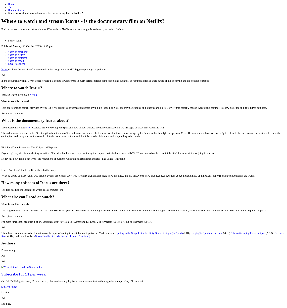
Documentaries (16, 10)
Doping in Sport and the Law (207, 233)
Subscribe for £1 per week (23, 274)
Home (11, 4)
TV (10, 7)
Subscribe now (9, 286)
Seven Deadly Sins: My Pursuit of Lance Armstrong (62, 236)
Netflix (33, 94)
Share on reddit (16, 60)
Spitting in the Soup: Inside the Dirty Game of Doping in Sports (149, 233)
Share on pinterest (17, 57)
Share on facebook (18, 51)
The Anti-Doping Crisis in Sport (248, 233)
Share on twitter (16, 54)
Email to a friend (16, 63)
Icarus (4, 69)
